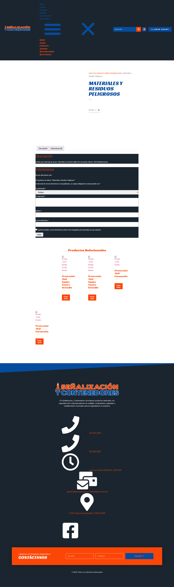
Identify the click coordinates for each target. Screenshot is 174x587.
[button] (74, 29)
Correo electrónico (42, 220)
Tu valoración (40, 196)
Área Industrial (46, 16)
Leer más (66, 297)
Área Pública (45, 19)
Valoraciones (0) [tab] (56, 148)
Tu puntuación (41, 188)
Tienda (42, 7)
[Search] (138, 29)
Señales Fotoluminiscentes (113, 73)
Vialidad (43, 13)
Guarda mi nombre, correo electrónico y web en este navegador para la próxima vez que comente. (69, 230)
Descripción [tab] (43, 148)
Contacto (43, 10)
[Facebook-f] (144, 29)
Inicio (42, 4)
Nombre (39, 211)
